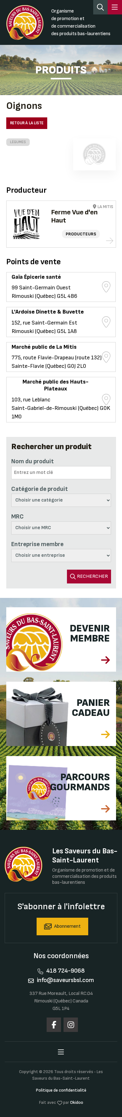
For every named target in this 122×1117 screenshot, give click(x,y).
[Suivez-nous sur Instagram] (71, 1025)
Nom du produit (32, 461)
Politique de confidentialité (61, 1090)
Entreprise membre (37, 544)
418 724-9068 (65, 971)
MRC (17, 516)
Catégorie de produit (39, 489)
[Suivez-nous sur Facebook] (54, 1025)
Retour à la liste (27, 123)
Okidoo (76, 1102)
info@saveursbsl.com (65, 980)
